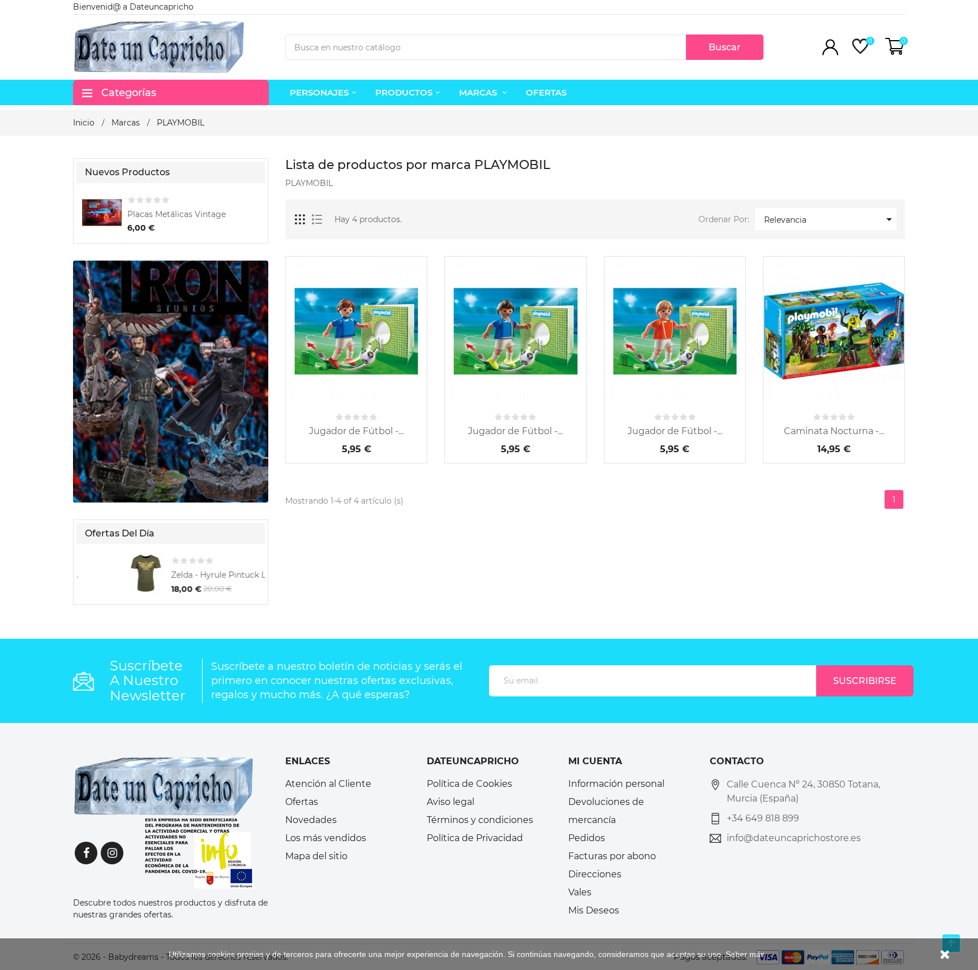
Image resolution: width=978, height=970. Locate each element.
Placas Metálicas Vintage (176, 214)
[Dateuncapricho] (163, 822)
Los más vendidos (325, 838)
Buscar (725, 47)
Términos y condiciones (480, 820)
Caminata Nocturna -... (834, 431)
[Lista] (317, 220)
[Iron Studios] (170, 380)
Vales (579, 892)
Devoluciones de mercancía (606, 810)
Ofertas (301, 801)
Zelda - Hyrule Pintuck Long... (185, 575)
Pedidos (586, 838)
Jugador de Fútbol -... (356, 431)
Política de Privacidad (475, 838)
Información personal (616, 783)
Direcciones (594, 874)
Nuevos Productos (127, 172)
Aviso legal (450, 801)
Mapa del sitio (316, 856)
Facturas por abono (612, 856)
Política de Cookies (469, 783)
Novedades (311, 820)
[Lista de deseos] (387, 394)
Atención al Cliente (328, 783)
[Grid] (300, 220)
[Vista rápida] (356, 394)
